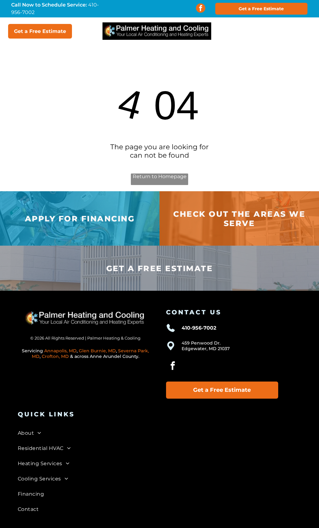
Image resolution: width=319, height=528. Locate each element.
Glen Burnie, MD (97, 351)
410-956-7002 (199, 328)
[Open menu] (292, 31)
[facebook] (200, 8)
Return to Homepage (160, 176)
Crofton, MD (55, 356)
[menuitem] (159, 433)
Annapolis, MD (60, 351)
